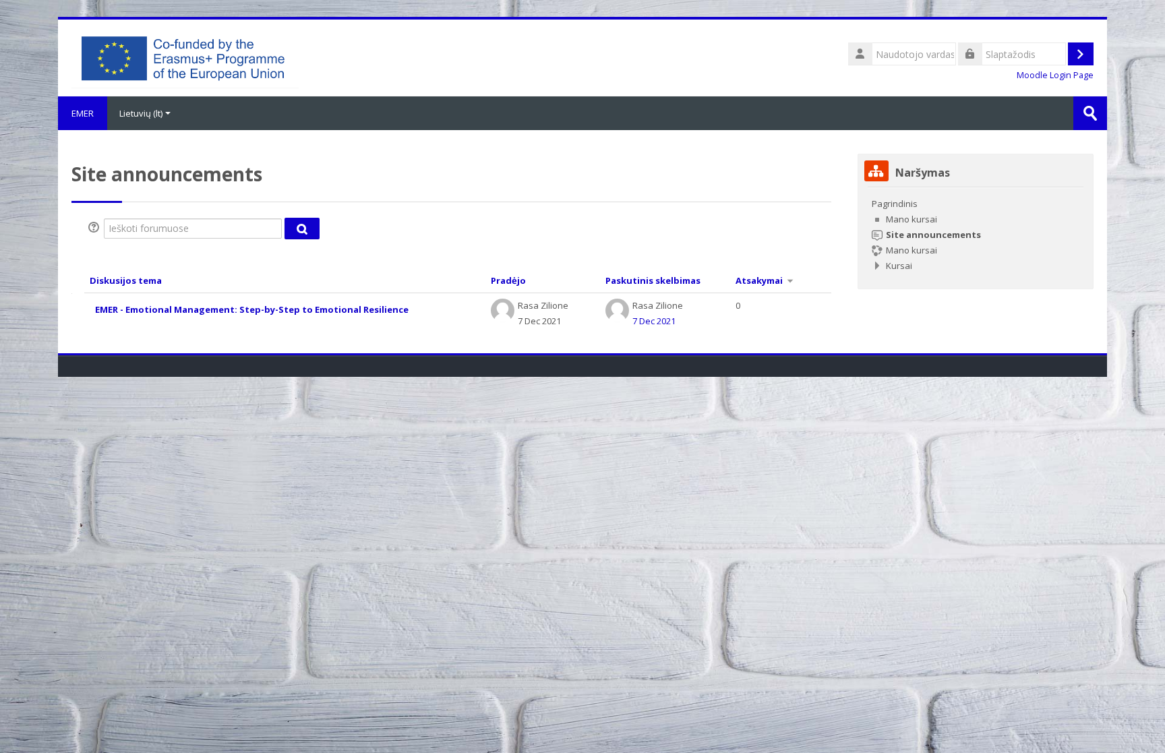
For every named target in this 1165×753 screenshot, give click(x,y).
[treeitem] (975, 234)
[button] (96, 228)
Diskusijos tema (126, 280)
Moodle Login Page (1055, 75)
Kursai (899, 266)
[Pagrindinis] (184, 57)
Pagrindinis (895, 204)
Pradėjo (508, 280)
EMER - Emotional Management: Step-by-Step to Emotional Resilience (252, 309)
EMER (82, 113)
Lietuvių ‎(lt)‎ (140, 113)
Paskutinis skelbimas (652, 280)
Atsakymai (759, 280)
